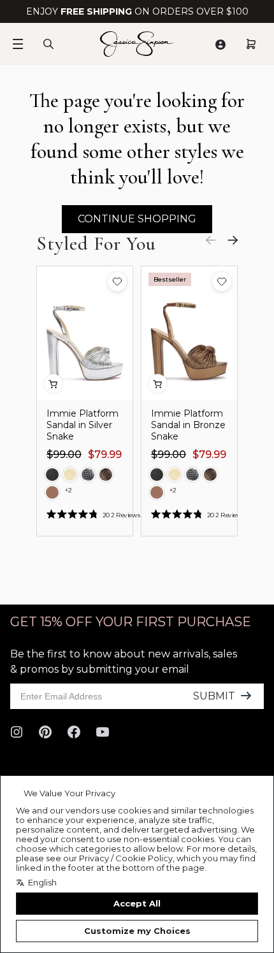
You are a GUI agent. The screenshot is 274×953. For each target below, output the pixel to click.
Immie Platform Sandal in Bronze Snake (188, 425)
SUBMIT (214, 696)
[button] (117, 281)
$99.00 (64, 454)
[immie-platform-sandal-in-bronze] (105, 474)
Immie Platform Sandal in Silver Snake (83, 425)
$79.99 (105, 454)
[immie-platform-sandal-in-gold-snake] (70, 474)
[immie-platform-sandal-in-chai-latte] (52, 492)
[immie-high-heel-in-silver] (88, 474)
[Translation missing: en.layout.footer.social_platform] (16, 732)
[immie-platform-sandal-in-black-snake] (52, 474)
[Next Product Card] (232, 240)
